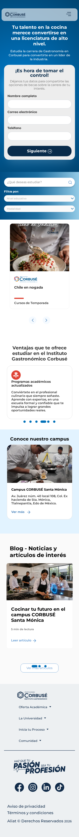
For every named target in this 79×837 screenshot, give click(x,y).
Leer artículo (21, 640)
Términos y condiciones (30, 813)
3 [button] (36, 425)
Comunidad (28, 741)
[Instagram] (33, 787)
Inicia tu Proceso (32, 729)
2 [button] (30, 425)
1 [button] (24, 425)
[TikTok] (59, 787)
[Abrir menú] (68, 14)
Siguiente (37, 151)
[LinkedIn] (46, 787)
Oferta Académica (33, 707)
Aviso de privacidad (26, 806)
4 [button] (42, 425)
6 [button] (54, 425)
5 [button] (48, 425)
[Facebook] (19, 787)
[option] (39, 269)
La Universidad (30, 718)
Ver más (18, 512)
